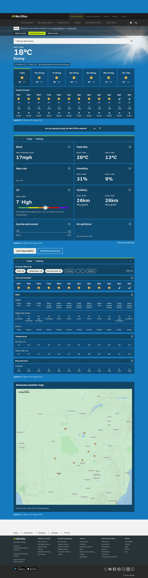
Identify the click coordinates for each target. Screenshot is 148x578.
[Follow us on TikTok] (119, 569)
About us (115, 16)
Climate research (63, 547)
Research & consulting (87, 552)
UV (80, 271)
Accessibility (129, 542)
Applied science (63, 549)
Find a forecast (27, 23)
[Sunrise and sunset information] (69, 224)
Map (53, 33)
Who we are (105, 542)
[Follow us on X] (105, 569)
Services (106, 16)
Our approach (62, 542)
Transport (83, 544)
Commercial (105, 544)
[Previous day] (17, 139)
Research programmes (93, 16)
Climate (77, 23)
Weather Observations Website (21, 555)
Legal (126, 547)
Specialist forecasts (93, 23)
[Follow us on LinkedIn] (128, 569)
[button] (66, 429)
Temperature (33, 271)
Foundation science (64, 552)
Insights (82, 554)
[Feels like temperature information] (129, 146)
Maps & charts (63, 23)
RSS (126, 552)
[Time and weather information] (131, 277)
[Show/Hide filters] (132, 267)
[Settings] (130, 23)
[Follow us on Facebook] (114, 569)
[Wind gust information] (69, 146)
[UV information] (69, 190)
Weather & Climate (44, 538)
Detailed (37, 33)
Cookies (127, 544)
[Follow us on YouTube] (110, 569)
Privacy (127, 549)
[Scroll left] (126, 90)
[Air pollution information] (129, 224)
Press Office (105, 547)
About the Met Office (108, 538)
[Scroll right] (132, 90)
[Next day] (22, 139)
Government (84, 542)
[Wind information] (131, 294)
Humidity (69, 271)
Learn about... (111, 23)
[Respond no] (100, 128)
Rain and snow (51, 271)
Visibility (91, 271)
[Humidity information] (129, 168)
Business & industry (86, 547)
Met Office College (20, 542)
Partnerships (106, 552)
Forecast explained (125, 242)
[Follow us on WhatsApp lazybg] (132, 569)
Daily (20, 33)
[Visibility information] (129, 190)
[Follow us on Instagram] (123, 569)
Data (81, 549)
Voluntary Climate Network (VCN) (19, 561)
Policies (127, 538)
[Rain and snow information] (131, 360)
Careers (123, 16)
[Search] (130, 40)
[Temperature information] (131, 336)
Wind (18, 271)
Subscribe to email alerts (109, 557)
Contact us (105, 554)
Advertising (83, 557)
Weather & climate (77, 16)
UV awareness (21, 214)
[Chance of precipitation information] (69, 168)
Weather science (63, 544)
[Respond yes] (95, 128)
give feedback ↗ (59, 28)
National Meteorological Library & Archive (21, 548)
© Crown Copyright (128, 575)
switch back (72, 28)
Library (60, 554)
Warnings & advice (45, 23)
